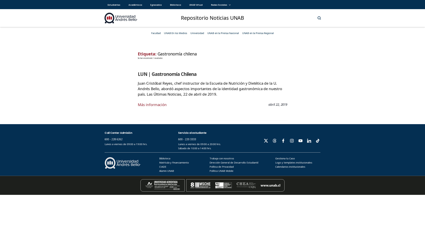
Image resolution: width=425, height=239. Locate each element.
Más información (152, 104)
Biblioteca (175, 4)
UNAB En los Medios (175, 33)
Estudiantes (114, 4)
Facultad (156, 33)
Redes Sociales (219, 4)
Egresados (156, 4)
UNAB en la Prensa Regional (258, 33)
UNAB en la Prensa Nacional (223, 33)
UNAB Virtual (196, 4)
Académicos (135, 4)
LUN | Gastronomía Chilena (167, 74)
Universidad (197, 33)
